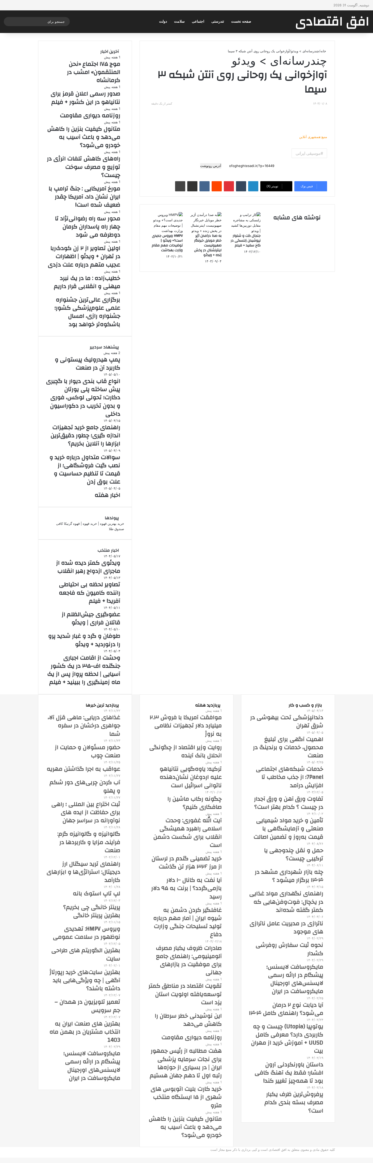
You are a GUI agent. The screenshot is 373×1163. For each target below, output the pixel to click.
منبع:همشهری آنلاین (313, 137)
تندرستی (217, 21)
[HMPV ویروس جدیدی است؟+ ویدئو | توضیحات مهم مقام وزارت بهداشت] (167, 231)
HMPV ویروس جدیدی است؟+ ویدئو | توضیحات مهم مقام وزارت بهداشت (167, 243)
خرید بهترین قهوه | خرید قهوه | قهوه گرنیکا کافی (90, 523)
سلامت (179, 21)
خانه (323, 51)
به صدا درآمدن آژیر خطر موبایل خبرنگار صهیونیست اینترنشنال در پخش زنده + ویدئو (208, 245)
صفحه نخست (241, 21)
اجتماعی (198, 21)
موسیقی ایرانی (308, 153)
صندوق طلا (116, 529)
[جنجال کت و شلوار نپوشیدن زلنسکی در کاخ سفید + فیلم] (245, 231)
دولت (163, 21)
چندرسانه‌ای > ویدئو (305, 51)
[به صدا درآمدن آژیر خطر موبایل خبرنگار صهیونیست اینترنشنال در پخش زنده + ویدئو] (206, 231)
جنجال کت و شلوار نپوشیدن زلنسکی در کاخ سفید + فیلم (246, 240)
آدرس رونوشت (210, 166)
